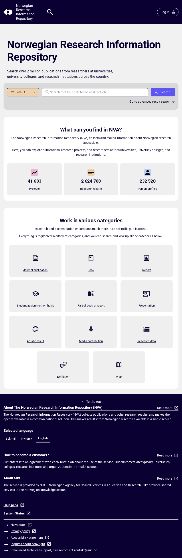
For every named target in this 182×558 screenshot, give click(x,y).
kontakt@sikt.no (85, 550)
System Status (14, 513)
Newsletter (18, 524)
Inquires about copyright (28, 544)
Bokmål (11, 438)
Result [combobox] (20, 92)
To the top (93, 401)
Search (165, 92)
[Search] (50, 12)
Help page (11, 505)
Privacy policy (20, 531)
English (43, 438)
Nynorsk (26, 438)
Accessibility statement (27, 537)
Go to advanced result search (149, 101)
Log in (165, 12)
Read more (164, 408)
